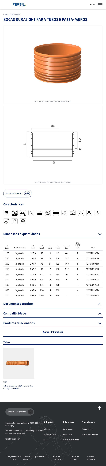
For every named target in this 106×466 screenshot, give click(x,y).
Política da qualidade (71, 440)
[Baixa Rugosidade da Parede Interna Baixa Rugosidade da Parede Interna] (23, 213)
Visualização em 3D (14, 193)
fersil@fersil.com (12, 439)
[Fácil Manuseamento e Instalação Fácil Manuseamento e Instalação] (48, 213)
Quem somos (68, 429)
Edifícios (46, 429)
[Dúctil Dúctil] (39, 213)
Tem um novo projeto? (16, 412)
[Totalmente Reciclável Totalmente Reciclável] (23, 221)
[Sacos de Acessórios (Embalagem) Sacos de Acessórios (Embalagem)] (15, 221)
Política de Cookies (75, 458)
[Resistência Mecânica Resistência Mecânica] (89, 213)
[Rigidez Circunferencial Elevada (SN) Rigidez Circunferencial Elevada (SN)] (6, 221)
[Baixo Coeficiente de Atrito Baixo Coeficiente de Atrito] (31, 213)
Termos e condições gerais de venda (34, 458)
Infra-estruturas (49, 434)
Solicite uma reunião (90, 434)
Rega (45, 440)
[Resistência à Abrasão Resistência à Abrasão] (73, 213)
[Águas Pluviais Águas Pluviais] (6, 213)
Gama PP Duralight (11, 14)
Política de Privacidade (56, 458)
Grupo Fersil (67, 434)
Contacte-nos (87, 429)
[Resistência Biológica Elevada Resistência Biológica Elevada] (81, 213)
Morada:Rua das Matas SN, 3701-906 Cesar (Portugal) (24, 424)
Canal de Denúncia (91, 458)
